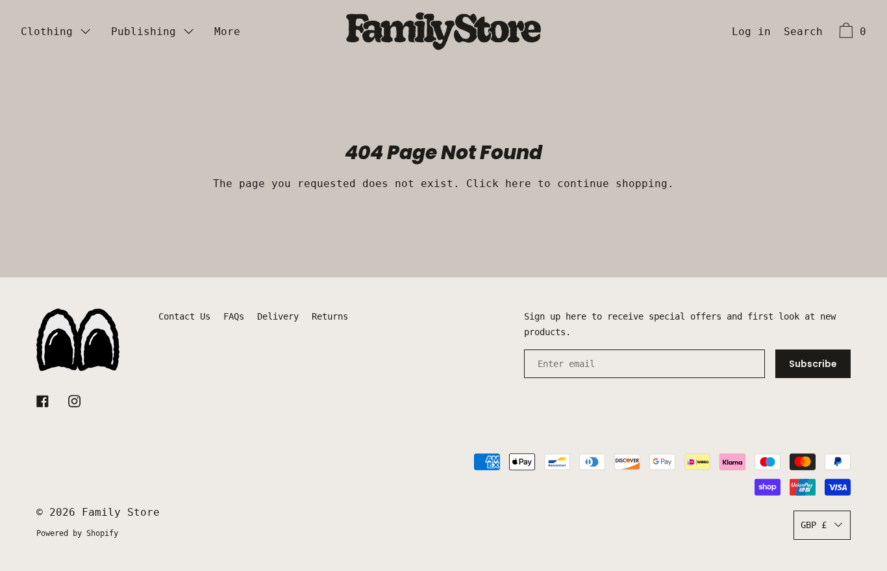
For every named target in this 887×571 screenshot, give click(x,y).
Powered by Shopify (77, 533)
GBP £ (814, 525)
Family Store (121, 512)
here (518, 183)
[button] (803, 33)
